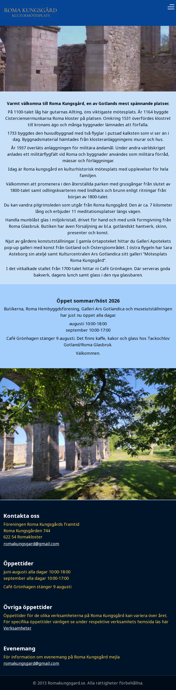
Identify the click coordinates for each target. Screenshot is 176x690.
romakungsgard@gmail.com (31, 543)
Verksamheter (17, 628)
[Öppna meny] (171, 7)
